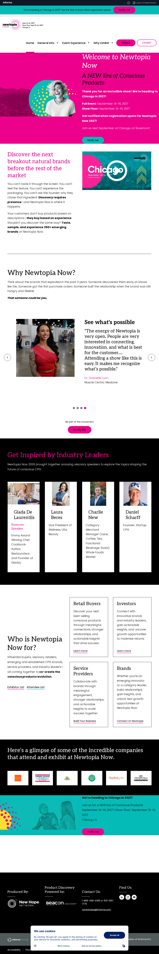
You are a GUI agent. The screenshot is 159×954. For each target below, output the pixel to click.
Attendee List (36, 687)
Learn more (80, 651)
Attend (126, 43)
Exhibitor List (15, 687)
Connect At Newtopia (130, 721)
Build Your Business (84, 721)
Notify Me (124, 10)
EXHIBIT (146, 43)
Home (30, 43)
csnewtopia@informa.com (96, 909)
